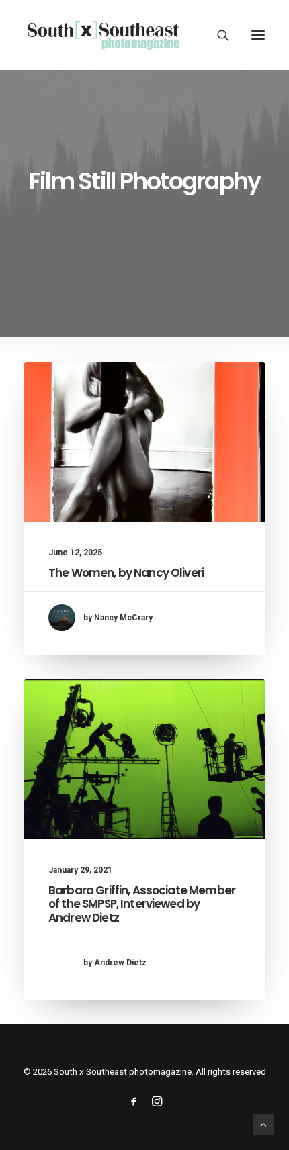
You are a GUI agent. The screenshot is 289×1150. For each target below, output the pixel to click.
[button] (258, 35)
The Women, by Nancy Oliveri (126, 573)
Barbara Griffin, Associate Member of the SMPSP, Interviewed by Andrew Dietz (141, 904)
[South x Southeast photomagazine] (103, 35)
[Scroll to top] (263, 1124)
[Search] (217, 35)
